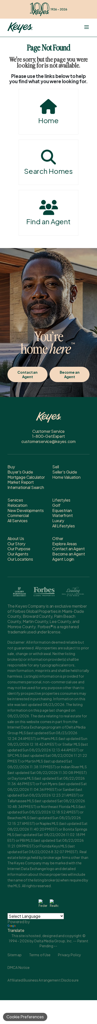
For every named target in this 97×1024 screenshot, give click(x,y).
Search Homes (48, 171)
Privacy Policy (69, 954)
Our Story (16, 543)
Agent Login (63, 559)
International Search (25, 487)
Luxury (58, 520)
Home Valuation (66, 477)
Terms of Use (39, 954)
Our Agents (17, 553)
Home (48, 120)
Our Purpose (18, 548)
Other (57, 538)
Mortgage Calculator (26, 477)
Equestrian (62, 510)
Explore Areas (64, 543)
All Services (17, 520)
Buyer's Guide (20, 472)
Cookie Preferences (25, 1016)
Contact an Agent (27, 374)
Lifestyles (61, 500)
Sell (55, 466)
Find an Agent (48, 221)
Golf (56, 505)
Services (15, 500)
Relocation (17, 505)
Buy (11, 466)
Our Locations (20, 559)
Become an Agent (70, 374)
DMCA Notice (18, 967)
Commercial (18, 515)
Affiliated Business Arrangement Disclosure (43, 980)
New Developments (25, 510)
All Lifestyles (63, 525)
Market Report (20, 482)
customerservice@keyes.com (48, 441)
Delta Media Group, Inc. (53, 941)
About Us (15, 538)
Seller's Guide (64, 472)
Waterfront (62, 515)
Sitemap (14, 954)
